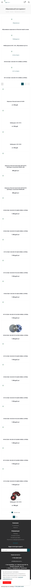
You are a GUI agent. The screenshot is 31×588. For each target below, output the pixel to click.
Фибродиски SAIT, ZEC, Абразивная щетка (15, 45)
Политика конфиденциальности (15, 539)
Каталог (15, 543)
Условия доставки (15, 537)
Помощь (15, 533)
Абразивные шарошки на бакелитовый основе (15, 29)
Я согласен (7, 582)
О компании (15, 525)
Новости (15, 527)
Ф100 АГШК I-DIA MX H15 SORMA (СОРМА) (15, 61)
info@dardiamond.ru (16, 561)
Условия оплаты (15, 535)
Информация (16, 531)
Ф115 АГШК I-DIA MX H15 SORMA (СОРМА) (15, 77)
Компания (15, 523)
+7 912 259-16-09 (16, 558)
